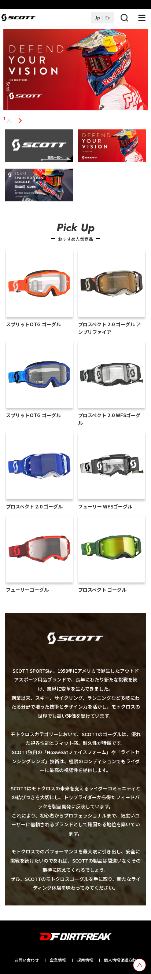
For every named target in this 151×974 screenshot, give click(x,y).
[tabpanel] (75, 71)
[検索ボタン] (124, 17)
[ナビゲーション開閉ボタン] (142, 17)
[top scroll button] (139, 965)
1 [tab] (20, 120)
